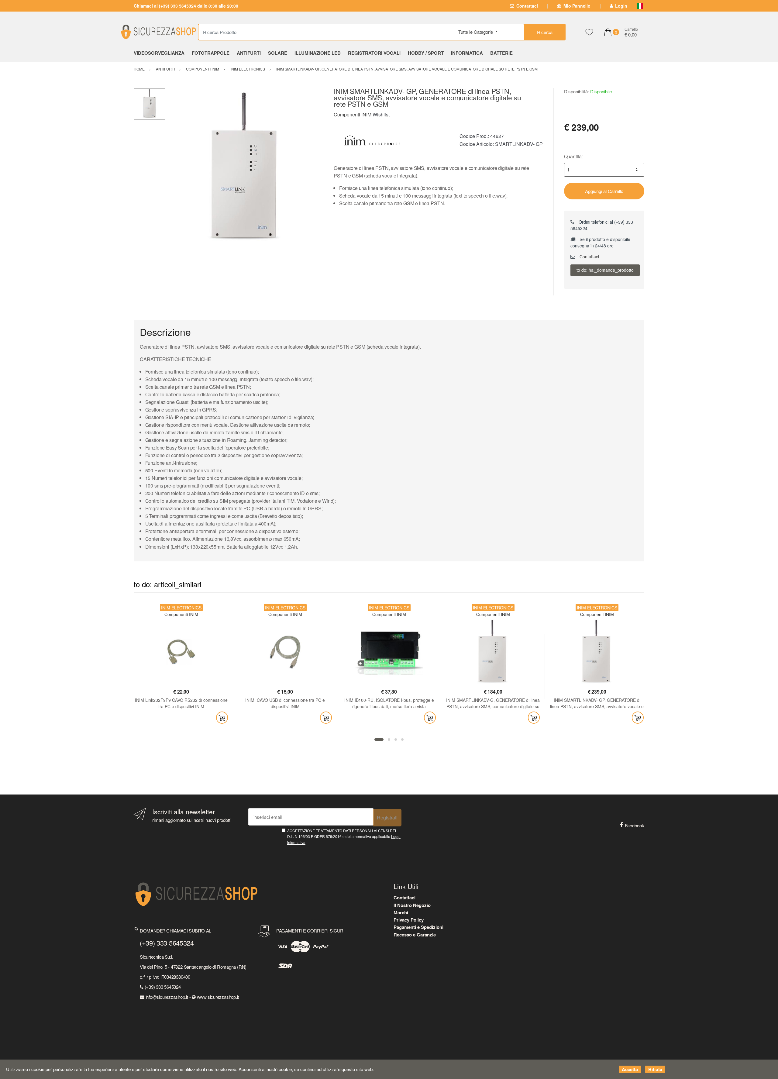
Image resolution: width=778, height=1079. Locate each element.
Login (621, 6)
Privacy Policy (409, 919)
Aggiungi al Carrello (604, 191)
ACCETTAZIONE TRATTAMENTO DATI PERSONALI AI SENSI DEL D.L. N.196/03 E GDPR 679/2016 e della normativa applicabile (344, 836)
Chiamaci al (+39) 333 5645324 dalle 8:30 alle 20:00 (186, 6)
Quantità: (573, 156)
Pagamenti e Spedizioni (418, 927)
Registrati (387, 817)
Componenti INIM (352, 114)
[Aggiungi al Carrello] (222, 718)
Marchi (401, 912)
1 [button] (379, 739)
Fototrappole (210, 53)
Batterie (501, 53)
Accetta (630, 1069)
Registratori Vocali (374, 53)
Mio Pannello (576, 6)
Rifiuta (655, 1069)
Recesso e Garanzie (415, 934)
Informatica (467, 53)
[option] (245, 167)
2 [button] (389, 739)
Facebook (634, 825)
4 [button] (402, 739)
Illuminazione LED (317, 53)
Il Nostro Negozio (412, 905)
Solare (277, 53)
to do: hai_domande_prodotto (605, 270)
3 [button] (395, 739)
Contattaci (527, 6)
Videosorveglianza (159, 53)
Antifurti (249, 53)
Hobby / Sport (426, 53)
